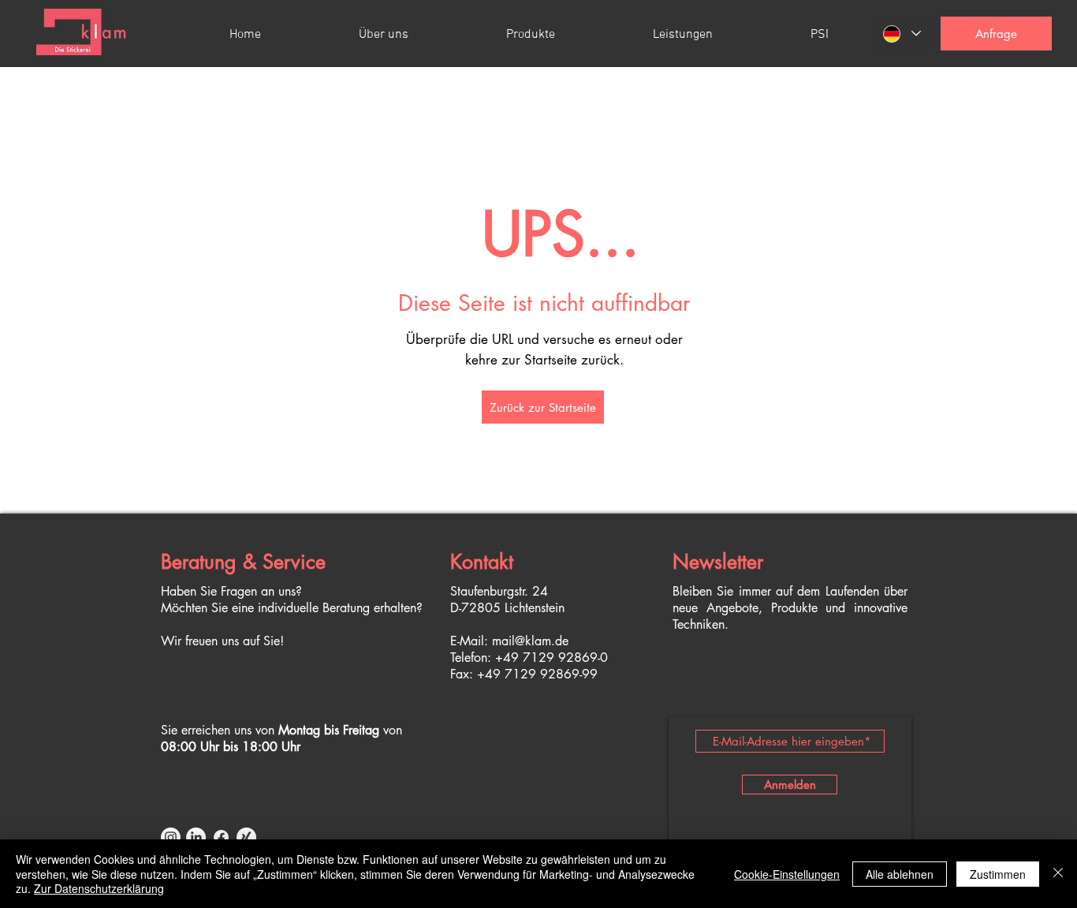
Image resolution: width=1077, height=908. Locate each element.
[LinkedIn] (196, 837)
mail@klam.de (530, 641)
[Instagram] (171, 837)
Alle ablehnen (900, 874)
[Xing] (246, 837)
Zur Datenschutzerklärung (99, 888)
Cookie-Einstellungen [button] (787, 874)
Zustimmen (998, 874)
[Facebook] (221, 837)
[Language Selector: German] (901, 33)
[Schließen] (1058, 873)
